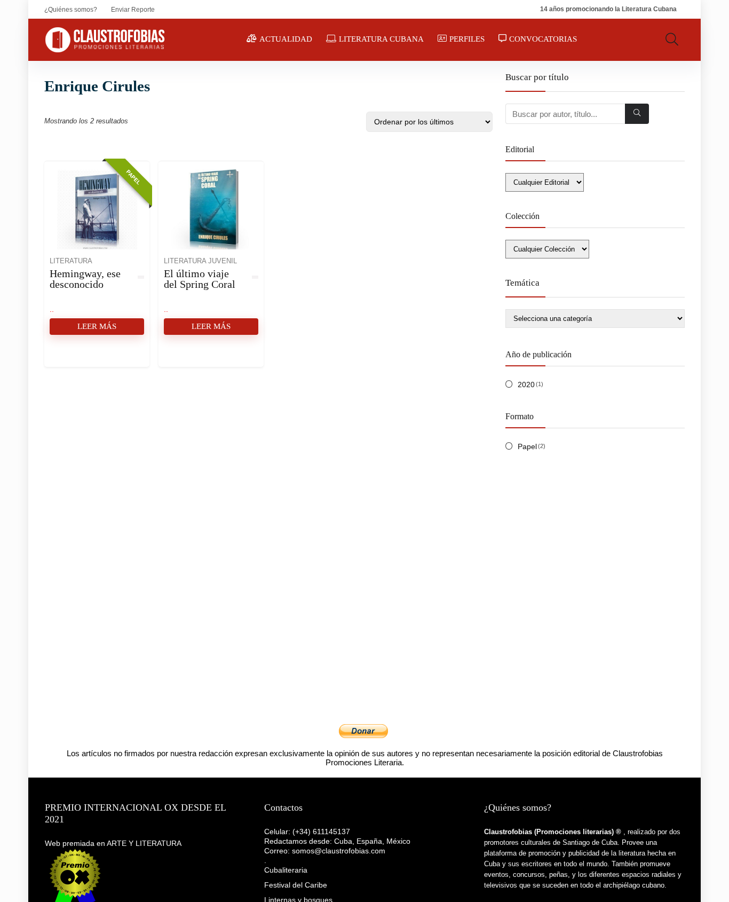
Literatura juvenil (200, 261)
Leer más (96, 326)
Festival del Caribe (295, 885)
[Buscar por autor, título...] (637, 114)
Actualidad (285, 39)
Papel (527, 446)
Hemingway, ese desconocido (85, 279)
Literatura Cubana (381, 39)
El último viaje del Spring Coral (199, 279)
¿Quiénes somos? (70, 9)
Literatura (71, 261)
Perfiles (467, 39)
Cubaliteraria (285, 870)
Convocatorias (543, 39)
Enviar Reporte (133, 9)
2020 (526, 384)
